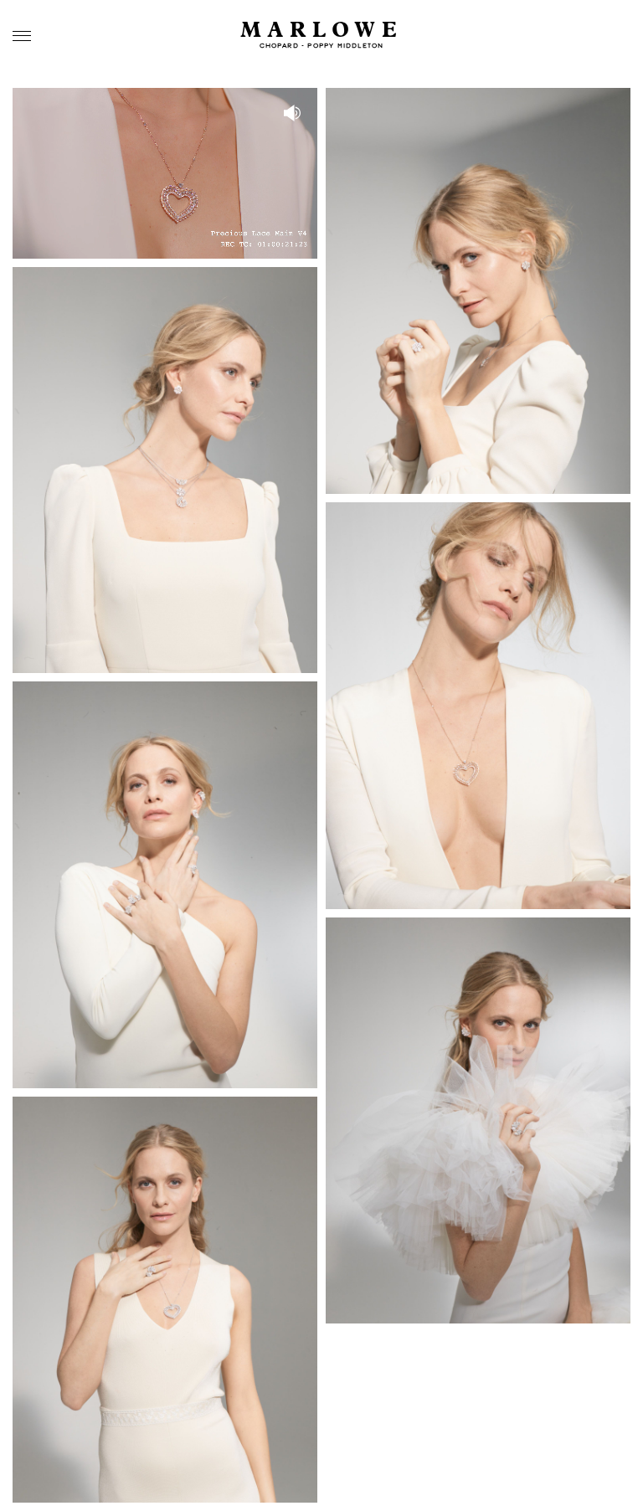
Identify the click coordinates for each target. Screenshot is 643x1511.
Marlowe (322, 30)
